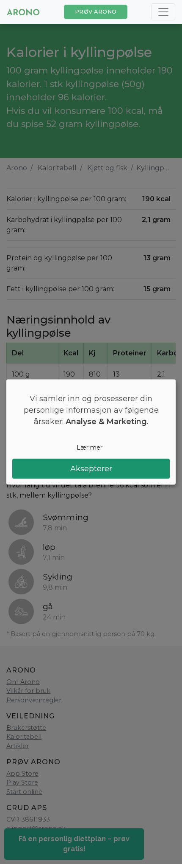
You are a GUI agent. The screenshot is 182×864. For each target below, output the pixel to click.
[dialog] (91, 432)
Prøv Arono (96, 11)
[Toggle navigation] (163, 11)
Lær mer (89, 447)
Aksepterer (91, 468)
